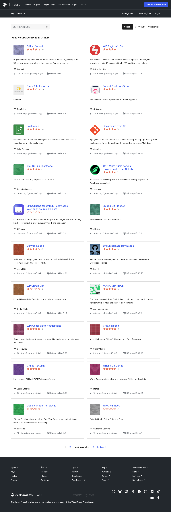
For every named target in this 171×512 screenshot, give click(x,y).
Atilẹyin (75, 472)
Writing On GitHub (113, 365)
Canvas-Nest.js (35, 245)
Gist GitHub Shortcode (40, 166)
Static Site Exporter (38, 86)
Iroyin (13, 472)
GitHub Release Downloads (118, 245)
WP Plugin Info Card (114, 46)
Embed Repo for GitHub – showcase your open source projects (47, 207)
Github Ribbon (111, 325)
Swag (105, 480)
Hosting (14, 476)
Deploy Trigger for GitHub (41, 405)
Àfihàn (44, 467)
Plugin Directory (18, 13)
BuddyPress (139, 480)
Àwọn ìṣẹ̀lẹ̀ (106, 472)
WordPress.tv (79, 480)
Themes (44, 472)
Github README (36, 365)
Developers (77, 476)
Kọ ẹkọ (75, 467)
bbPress (137, 476)
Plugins (44, 476)
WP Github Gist (35, 285)
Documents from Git (114, 126)
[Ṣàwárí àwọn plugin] (47, 27)
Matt (136, 472)
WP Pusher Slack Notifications (44, 325)
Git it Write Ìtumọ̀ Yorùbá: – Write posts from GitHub (118, 167)
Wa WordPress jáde (156, 4)
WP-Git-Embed (111, 405)
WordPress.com (141, 467)
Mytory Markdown (113, 285)
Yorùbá (39, 495)
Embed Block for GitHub (116, 86)
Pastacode (33, 126)
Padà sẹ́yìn (102, 447)
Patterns (45, 480)
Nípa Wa (14, 467)
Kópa (104, 467)
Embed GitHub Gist (114, 206)
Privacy (14, 480)
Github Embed (35, 46)
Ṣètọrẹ (106, 476)
